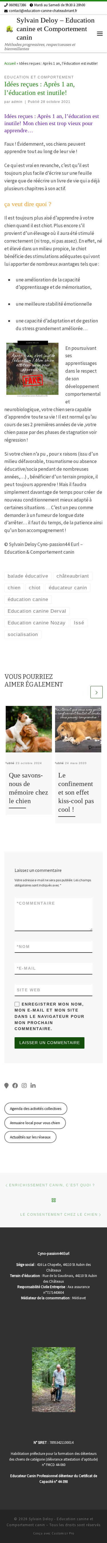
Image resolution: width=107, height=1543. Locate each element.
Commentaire (36, 903)
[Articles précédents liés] (83, 692)
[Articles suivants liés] (96, 692)
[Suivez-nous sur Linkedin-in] (33, 1086)
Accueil (10, 63)
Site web (29, 990)
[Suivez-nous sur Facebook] (15, 1086)
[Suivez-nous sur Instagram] (24, 1086)
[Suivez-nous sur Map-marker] (6, 1086)
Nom (23, 946)
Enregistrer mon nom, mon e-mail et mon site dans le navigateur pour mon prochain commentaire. (49, 1016)
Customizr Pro (63, 1533)
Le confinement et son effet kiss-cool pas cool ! (76, 792)
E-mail (26, 968)
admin (17, 102)
